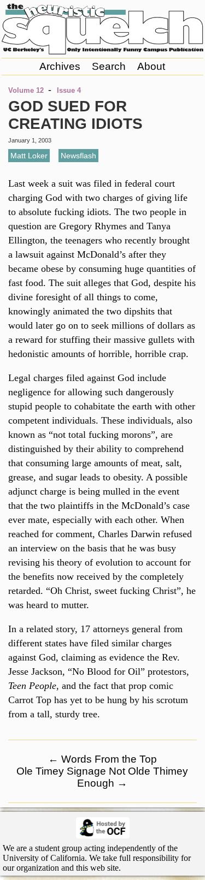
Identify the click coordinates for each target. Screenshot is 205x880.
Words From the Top (102, 759)
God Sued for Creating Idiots (75, 115)
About (151, 66)
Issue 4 (69, 90)
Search (109, 66)
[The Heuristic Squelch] (102, 51)
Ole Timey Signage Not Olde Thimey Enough (102, 777)
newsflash (78, 155)
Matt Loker (29, 155)
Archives (59, 66)
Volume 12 (26, 90)
